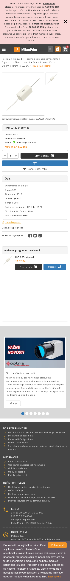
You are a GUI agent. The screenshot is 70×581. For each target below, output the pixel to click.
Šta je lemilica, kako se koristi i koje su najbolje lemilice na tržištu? (37, 447)
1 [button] (22, 413)
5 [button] (39, 413)
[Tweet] (35, 236)
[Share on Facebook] (30, 236)
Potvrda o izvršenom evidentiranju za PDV (29, 500)
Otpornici (6, 62)
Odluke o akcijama (17, 468)
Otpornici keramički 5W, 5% (15, 66)
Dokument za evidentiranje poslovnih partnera (31, 497)
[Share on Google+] (40, 236)
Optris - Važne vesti (18, 442)
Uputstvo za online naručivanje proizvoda (29, 487)
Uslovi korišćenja (16, 471)
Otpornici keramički (42, 62)
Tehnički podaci (13, 222)
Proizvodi (17, 59)
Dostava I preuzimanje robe (22, 494)
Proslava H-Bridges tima (20, 435)
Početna (6, 59)
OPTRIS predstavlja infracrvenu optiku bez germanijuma (36, 432)
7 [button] (47, 413)
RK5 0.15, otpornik (24, 257)
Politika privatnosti (17, 475)
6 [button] (43, 413)
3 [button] (30, 413)
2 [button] (26, 413)
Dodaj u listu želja (35, 168)
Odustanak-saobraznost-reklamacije (26, 465)
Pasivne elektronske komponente (42, 59)
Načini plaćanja (15, 490)
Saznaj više (54, 576)
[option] (23, 94)
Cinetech (20, 138)
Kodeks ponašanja (17, 461)
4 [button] (35, 413)
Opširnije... (13, 403)
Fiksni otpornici (22, 62)
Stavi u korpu (43, 156)
